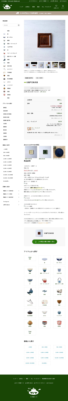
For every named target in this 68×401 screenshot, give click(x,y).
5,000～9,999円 (7, 171)
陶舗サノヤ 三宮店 (7, 194)
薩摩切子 (5, 139)
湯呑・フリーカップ (12, 43)
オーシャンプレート (57, 158)
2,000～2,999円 (7, 161)
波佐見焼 (5, 110)
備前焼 (5, 126)
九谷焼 (5, 123)
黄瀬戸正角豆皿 (28, 158)
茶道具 (9, 94)
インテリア (10, 85)
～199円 (5, 149)
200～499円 (6, 152)
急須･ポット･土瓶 (11, 56)
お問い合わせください (37, 88)
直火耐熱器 (10, 78)
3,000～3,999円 (7, 165)
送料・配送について (55, 109)
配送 (34, 6)
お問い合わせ (55, 1)
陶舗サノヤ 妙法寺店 (8, 197)
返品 (38, 6)
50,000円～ (6, 181)
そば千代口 (10, 46)
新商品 (5, 107)
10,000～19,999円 (8, 174)
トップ (21, 6)
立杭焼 (5, 136)
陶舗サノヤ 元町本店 (8, 190)
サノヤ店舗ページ (45, 1)
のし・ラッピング (46, 6)
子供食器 (9, 72)
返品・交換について (55, 118)
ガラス (9, 82)
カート (62, 8)
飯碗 (8, 40)
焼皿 (8, 30)
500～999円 (6, 155)
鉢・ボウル (10, 37)
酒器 (8, 59)
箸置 (8, 62)
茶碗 (8, 91)
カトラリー (10, 69)
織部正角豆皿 (42, 158)
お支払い (28, 6)
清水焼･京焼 (6, 117)
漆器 (8, 75)
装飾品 (9, 88)
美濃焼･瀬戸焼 (6, 120)
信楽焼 (5, 133)
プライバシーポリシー (40, 382)
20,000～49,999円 (8, 178)
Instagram (64, 1)
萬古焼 (5, 129)
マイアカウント (34, 1)
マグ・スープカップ (12, 53)
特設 (8, 97)
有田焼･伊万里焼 (7, 114)
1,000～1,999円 (7, 158)
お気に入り (56, 8)
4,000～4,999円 (7, 168)
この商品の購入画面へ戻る (46, 241)
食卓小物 (9, 66)
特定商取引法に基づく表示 (48, 378)
